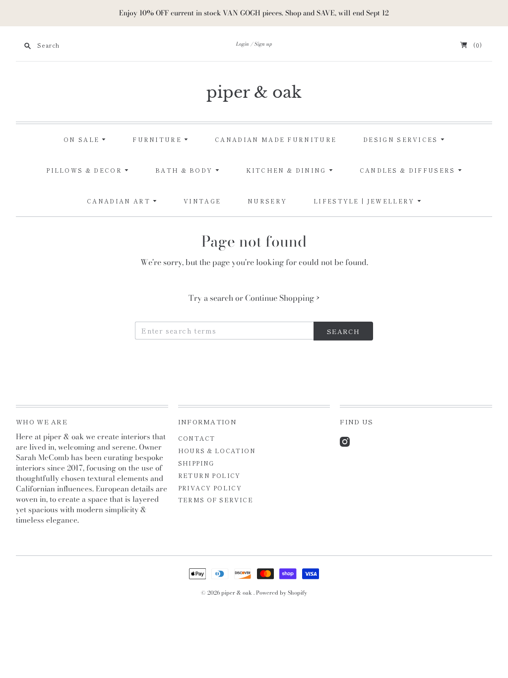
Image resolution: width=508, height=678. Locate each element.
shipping (196, 463)
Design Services (402, 139)
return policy (209, 475)
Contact (196, 438)
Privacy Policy (210, 487)
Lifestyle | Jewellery (365, 201)
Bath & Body (185, 170)
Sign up (263, 44)
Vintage (202, 201)
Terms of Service (215, 499)
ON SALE (83, 139)
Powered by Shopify (281, 593)
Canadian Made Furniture (275, 139)
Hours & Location (216, 450)
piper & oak (254, 92)
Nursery (267, 201)
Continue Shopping (282, 298)
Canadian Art (120, 201)
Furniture (158, 139)
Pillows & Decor (85, 170)
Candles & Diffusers (409, 170)
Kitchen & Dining (287, 170)
